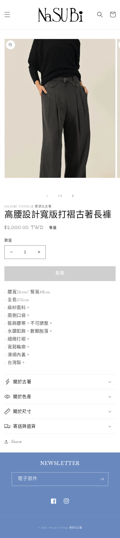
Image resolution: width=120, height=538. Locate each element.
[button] (7, 14)
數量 (8, 240)
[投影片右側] (72, 195)
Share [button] (16, 442)
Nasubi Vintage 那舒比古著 (65, 528)
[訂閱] (101, 479)
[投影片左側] (47, 195)
